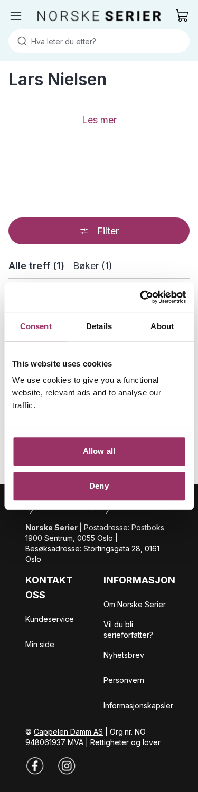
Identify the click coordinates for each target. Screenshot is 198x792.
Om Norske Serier (134, 604)
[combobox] (99, 41)
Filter (108, 230)
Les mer (99, 119)
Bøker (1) (92, 265)
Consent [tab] (36, 326)
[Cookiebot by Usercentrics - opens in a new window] (141, 297)
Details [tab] (99, 326)
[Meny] (15, 15)
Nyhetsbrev (123, 654)
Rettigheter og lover (125, 742)
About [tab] (162, 326)
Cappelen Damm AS (68, 731)
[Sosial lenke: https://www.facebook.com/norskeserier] (34, 765)
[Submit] (19, 41)
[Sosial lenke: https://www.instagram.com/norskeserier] (66, 765)
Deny (98, 485)
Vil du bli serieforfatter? (128, 629)
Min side (39, 644)
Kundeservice (49, 619)
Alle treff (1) (36, 265)
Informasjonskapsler (138, 705)
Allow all (99, 451)
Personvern (123, 680)
